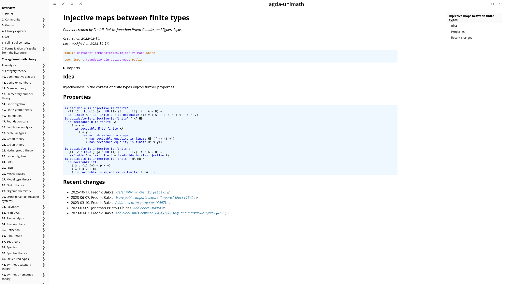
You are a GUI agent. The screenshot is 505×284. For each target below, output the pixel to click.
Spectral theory (14, 253)
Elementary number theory (17, 96)
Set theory (11, 241)
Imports (73, 67)
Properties (458, 32)
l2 (77, 111)
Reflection (11, 230)
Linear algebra (14, 156)
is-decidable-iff (82, 162)
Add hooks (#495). (147, 208)
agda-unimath (286, 3)
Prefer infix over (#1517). (140, 192)
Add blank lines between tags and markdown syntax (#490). (171, 213)
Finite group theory (17, 110)
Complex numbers (16, 82)
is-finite (76, 114)
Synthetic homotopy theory (17, 277)
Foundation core (15, 121)
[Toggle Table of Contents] (54, 4)
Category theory (14, 71)
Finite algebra (13, 104)
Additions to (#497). (141, 202)
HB (141, 118)
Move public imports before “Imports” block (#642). (155, 197)
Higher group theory (18, 150)
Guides (8, 25)
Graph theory (13, 139)
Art (5, 37)
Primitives (11, 212)
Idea (454, 26)
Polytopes (10, 207)
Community (11, 19)
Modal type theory (16, 179)
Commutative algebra (18, 76)
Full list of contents (16, 42)
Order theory (13, 185)
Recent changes (461, 37)
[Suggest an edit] (499, 4)
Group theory (13, 145)
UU (107, 111)
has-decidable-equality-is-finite (117, 138)
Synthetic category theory (16, 267)
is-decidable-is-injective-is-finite (96, 148)
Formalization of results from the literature (19, 50)
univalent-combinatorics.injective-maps (110, 52)
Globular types (14, 133)
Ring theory (12, 235)
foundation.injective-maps (108, 59)
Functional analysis (17, 127)
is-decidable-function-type (105, 135)
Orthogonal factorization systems (20, 199)
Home (7, 13)
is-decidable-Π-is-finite (89, 121)
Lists (7, 162)
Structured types (15, 259)
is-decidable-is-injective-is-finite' (96, 108)
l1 (71, 111)
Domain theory (14, 88)
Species (9, 247)
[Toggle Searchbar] (72, 4)
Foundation (12, 116)
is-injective (153, 155)
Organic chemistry (16, 191)
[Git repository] (493, 4)
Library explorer (14, 31)
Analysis (9, 65)
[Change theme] (63, 4)
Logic (7, 168)
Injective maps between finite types (471, 18)
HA (135, 118)
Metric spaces (13, 174)
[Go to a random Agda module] (80, 4)
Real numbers (13, 224)
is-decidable (128, 114)
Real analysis (13, 218)
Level (88, 111)
